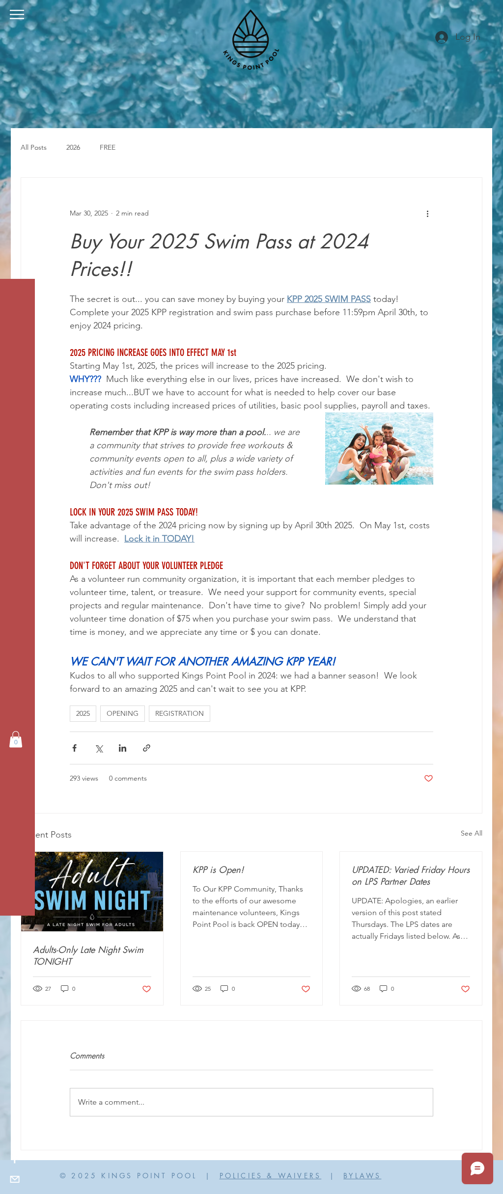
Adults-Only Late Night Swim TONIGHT (88, 955)
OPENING (123, 713)
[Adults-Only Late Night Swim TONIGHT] (92, 891)
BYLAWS (362, 1175)
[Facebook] (15, 1160)
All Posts (34, 147)
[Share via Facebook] (74, 748)
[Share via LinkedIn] (122, 748)
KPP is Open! (218, 869)
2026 (73, 147)
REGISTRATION (179, 713)
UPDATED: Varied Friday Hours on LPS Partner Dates (411, 875)
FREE (107, 147)
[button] (17, 14)
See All (471, 833)
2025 (83, 713)
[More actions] (427, 213)
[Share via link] (146, 748)
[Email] (15, 1179)
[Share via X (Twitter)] (98, 748)
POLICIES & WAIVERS (271, 1175)
